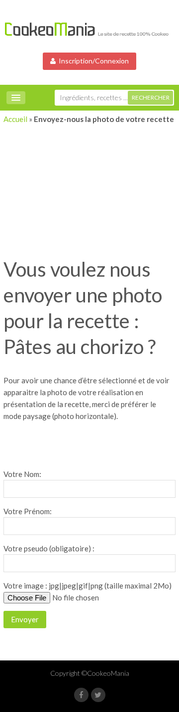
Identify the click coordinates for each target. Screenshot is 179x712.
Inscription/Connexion (92, 61)
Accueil (15, 119)
